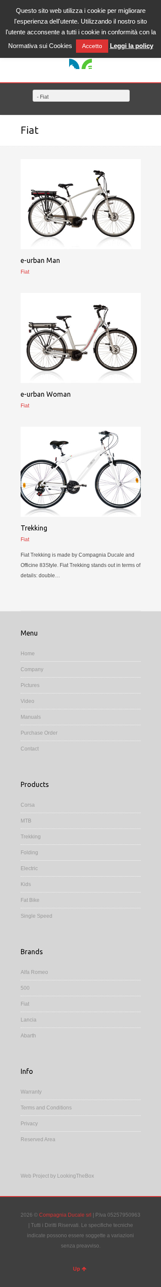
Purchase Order (39, 733)
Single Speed (36, 916)
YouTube (87, 64)
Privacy (29, 1124)
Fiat (25, 1004)
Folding (29, 853)
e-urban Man (40, 260)
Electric (29, 868)
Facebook (74, 64)
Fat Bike (30, 900)
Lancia (28, 1020)
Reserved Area (38, 1139)
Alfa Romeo (34, 972)
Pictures (30, 685)
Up (76, 1269)
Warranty (31, 1092)
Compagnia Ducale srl (65, 1215)
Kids (26, 884)
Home (28, 654)
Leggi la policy (131, 45)
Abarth (28, 1036)
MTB (26, 821)
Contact (30, 749)
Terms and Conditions (46, 1108)
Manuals (31, 717)
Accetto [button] (92, 45)
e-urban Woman (46, 394)
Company (32, 669)
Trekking (34, 528)
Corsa (28, 805)
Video (27, 701)
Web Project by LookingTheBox (57, 1176)
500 (25, 988)
